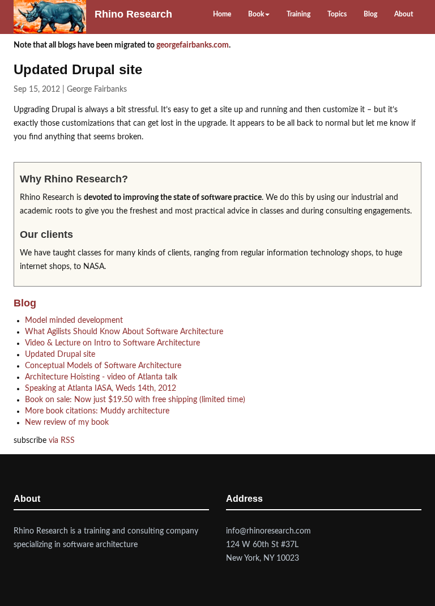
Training (298, 14)
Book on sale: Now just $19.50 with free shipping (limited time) (135, 400)
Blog (370, 14)
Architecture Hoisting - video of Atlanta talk (101, 377)
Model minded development (74, 321)
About (403, 14)
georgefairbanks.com (192, 45)
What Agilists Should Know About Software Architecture (124, 332)
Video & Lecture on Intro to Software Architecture (112, 343)
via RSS (62, 441)
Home (222, 14)
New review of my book (67, 422)
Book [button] (256, 14)
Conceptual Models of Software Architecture (103, 366)
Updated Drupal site (60, 355)
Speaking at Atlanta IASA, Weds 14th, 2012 (100, 388)
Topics (337, 14)
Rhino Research (133, 14)
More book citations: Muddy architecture (97, 411)
